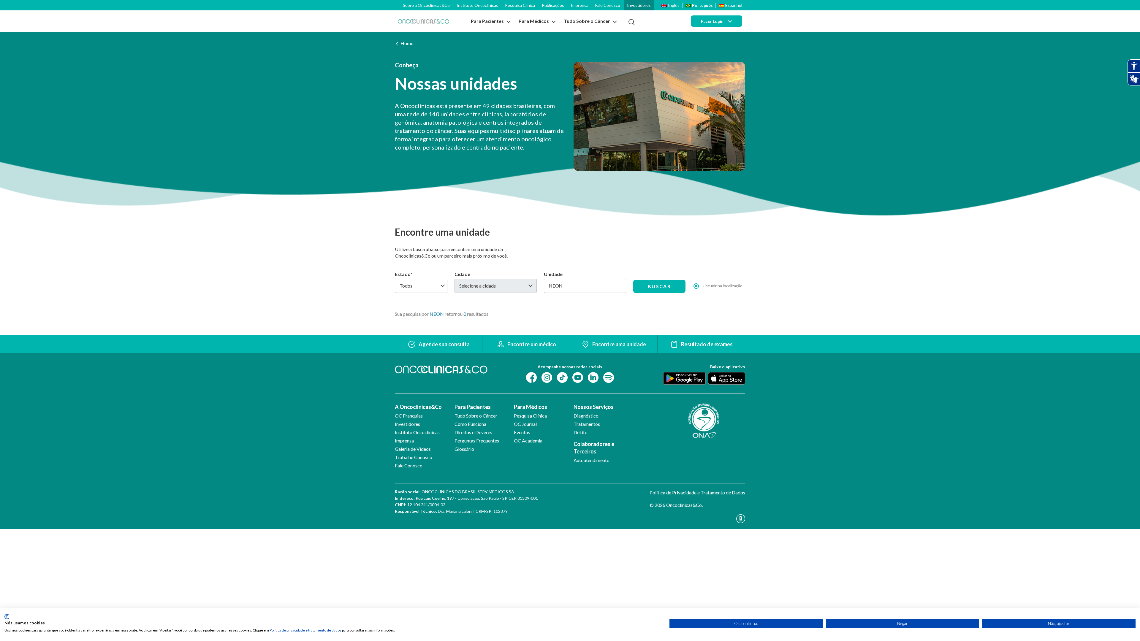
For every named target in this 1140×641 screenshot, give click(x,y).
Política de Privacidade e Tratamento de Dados (697, 492)
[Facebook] (531, 377)
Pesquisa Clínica (520, 5)
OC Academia (528, 440)
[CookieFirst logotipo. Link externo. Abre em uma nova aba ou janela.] (6, 616)
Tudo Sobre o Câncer (476, 415)
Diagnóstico (586, 415)
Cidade (462, 274)
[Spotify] (608, 377)
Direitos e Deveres (473, 432)
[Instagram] (547, 377)
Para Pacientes (473, 407)
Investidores (639, 5)
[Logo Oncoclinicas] (423, 21)
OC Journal (525, 424)
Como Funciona (470, 424)
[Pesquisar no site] (631, 22)
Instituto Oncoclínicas (477, 5)
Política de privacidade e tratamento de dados (305, 630)
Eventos (522, 432)
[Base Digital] (697, 518)
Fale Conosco (607, 5)
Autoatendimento (591, 460)
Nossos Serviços (594, 407)
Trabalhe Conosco (413, 457)
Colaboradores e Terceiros (594, 448)
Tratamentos (587, 424)
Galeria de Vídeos (413, 449)
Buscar (659, 286)
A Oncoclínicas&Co (418, 407)
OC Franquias (409, 415)
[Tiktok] (562, 377)
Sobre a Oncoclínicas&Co (426, 5)
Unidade (553, 274)
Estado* (403, 274)
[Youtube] (577, 377)
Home (406, 43)
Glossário (464, 449)
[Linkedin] (593, 377)
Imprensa (579, 5)
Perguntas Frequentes (477, 440)
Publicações (553, 5)
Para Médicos (530, 407)
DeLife (580, 432)
